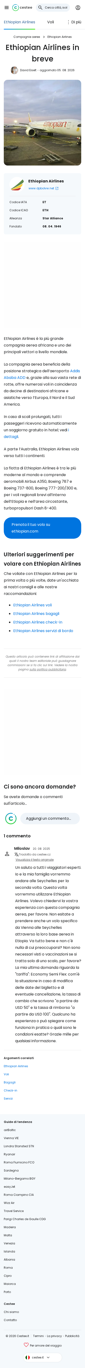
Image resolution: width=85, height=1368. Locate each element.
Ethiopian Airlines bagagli (36, 613)
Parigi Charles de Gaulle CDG (25, 1219)
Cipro (8, 1276)
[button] (6, 7)
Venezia (9, 1243)
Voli (50, 22)
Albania (9, 1259)
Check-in (10, 1090)
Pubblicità (72, 1336)
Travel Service (14, 1211)
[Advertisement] (42, 285)
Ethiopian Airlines (19, 22)
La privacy (54, 1336)
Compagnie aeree (26, 37)
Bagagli (10, 1082)
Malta (8, 1235)
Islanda (9, 1251)
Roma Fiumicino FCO (19, 1162)
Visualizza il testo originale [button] (35, 860)
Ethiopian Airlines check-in (37, 622)
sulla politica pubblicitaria (48, 669)
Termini (38, 1336)
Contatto (10, 1320)
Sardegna (11, 1170)
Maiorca (10, 1284)
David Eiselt (28, 70)
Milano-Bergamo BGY (19, 1179)
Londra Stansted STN (19, 1146)
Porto (7, 1292)
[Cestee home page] (22, 7)
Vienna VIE (11, 1138)
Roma (8, 1268)
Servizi (8, 1098)
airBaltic (10, 1130)
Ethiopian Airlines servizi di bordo (43, 631)
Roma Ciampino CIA (19, 1195)
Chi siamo (11, 1312)
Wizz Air (9, 1203)
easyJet (9, 1187)
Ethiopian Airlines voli (32, 605)
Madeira (10, 1227)
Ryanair (9, 1154)
